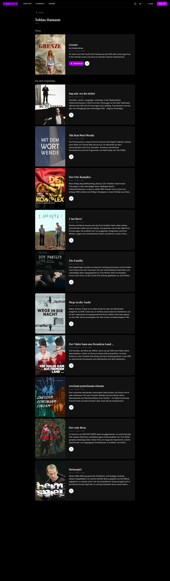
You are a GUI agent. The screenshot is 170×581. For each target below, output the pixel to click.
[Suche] (135, 4)
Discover (27, 4)
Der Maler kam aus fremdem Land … (91, 344)
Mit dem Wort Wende (81, 135)
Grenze (73, 44)
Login (150, 4)
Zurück (40, 12)
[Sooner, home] (10, 4)
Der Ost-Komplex (80, 177)
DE (140, 4)
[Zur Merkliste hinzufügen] (87, 63)
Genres (52, 4)
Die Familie (76, 260)
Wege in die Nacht (80, 302)
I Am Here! (75, 218)
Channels (40, 4)
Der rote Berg (77, 427)
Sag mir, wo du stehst (82, 93)
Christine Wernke (77, 48)
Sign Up (162, 4)
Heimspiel (75, 469)
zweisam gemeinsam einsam (86, 385)
